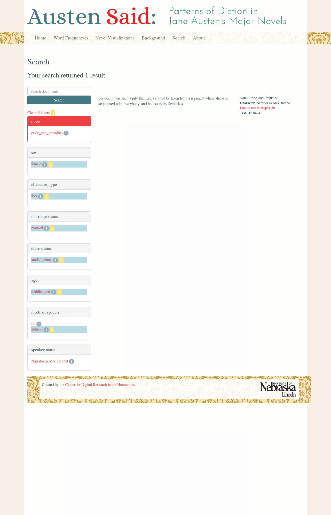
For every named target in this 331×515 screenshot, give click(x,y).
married (37, 227)
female (36, 163)
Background (153, 38)
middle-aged (40, 291)
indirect (37, 328)
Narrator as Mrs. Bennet (49, 360)
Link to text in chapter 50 (257, 107)
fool (34, 195)
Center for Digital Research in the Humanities (100, 384)
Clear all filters (40, 112)
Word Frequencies (71, 38)
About (199, 38)
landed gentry (41, 259)
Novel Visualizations (114, 38)
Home (40, 38)
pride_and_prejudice (47, 132)
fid (33, 323)
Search (179, 38)
